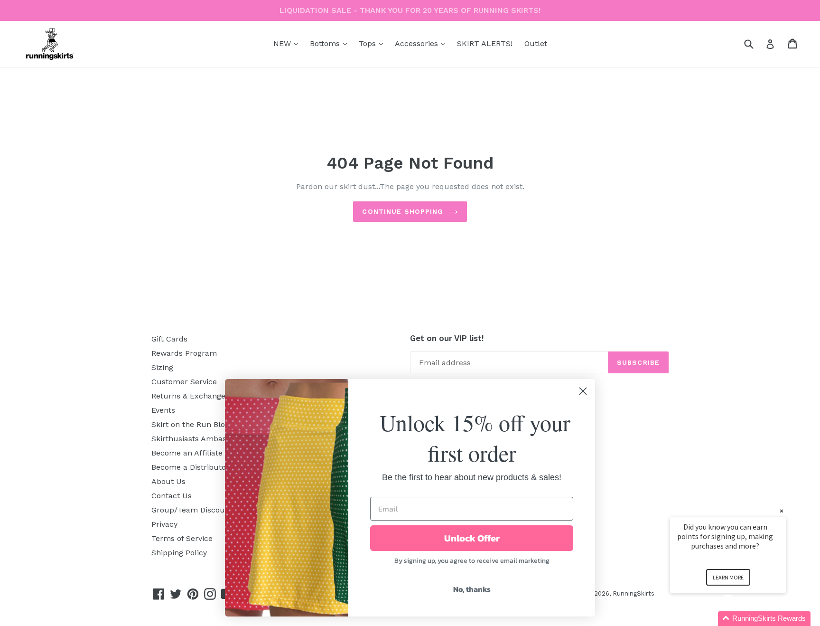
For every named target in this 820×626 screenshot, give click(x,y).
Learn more (728, 577)
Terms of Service (182, 538)
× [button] (781, 510)
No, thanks (472, 589)
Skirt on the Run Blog (190, 424)
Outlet (535, 43)
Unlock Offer (472, 538)
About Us (168, 481)
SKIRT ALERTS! (484, 43)
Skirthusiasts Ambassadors (201, 438)
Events (163, 410)
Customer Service (184, 381)
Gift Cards (169, 338)
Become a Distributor (190, 467)
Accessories (422, 43)
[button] (739, 618)
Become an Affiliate (187, 452)
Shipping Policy (179, 552)
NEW (288, 43)
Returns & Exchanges (190, 395)
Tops (373, 43)
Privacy (164, 524)
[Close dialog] (583, 391)
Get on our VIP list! (447, 338)
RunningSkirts (633, 593)
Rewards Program (184, 353)
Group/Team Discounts (193, 509)
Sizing (162, 367)
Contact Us (171, 495)
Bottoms (331, 43)
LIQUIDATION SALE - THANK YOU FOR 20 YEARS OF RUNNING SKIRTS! (410, 10)
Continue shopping (402, 211)
